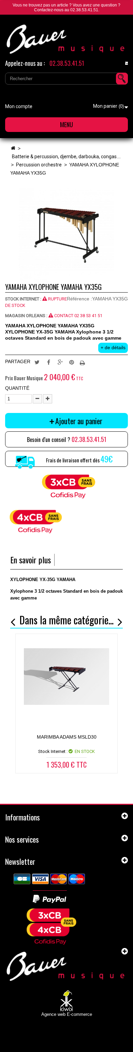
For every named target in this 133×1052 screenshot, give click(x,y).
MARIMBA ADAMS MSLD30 (67, 737)
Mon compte (18, 106)
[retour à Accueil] (13, 148)
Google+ (60, 361)
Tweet (36, 361)
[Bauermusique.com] (66, 39)
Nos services (22, 839)
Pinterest (71, 361)
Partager (48, 361)
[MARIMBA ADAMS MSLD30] (66, 676)
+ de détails (113, 347)
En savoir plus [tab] (30, 560)
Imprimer (83, 361)
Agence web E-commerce (66, 1014)
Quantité (17, 388)
